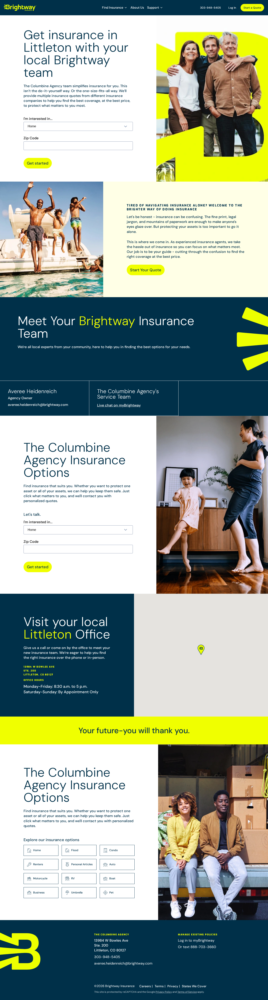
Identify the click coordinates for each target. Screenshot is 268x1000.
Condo (113, 850)
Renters (38, 864)
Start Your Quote (145, 269)
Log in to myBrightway (196, 940)
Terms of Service (187, 992)
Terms (159, 986)
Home (37, 850)
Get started (37, 163)
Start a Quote (252, 7)
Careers (145, 986)
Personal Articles (82, 864)
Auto (112, 864)
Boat (112, 878)
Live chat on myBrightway (119, 405)
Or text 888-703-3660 (197, 947)
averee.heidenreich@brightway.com (38, 404)
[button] (114, 7)
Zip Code (31, 138)
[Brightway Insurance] (20, 8)
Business (39, 892)
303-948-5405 (210, 7)
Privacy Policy (164, 992)
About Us (137, 7)
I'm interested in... (38, 119)
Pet (111, 892)
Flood (74, 850)
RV (73, 878)
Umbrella (77, 892)
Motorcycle (40, 878)
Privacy (172, 986)
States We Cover (194, 986)
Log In (232, 7)
